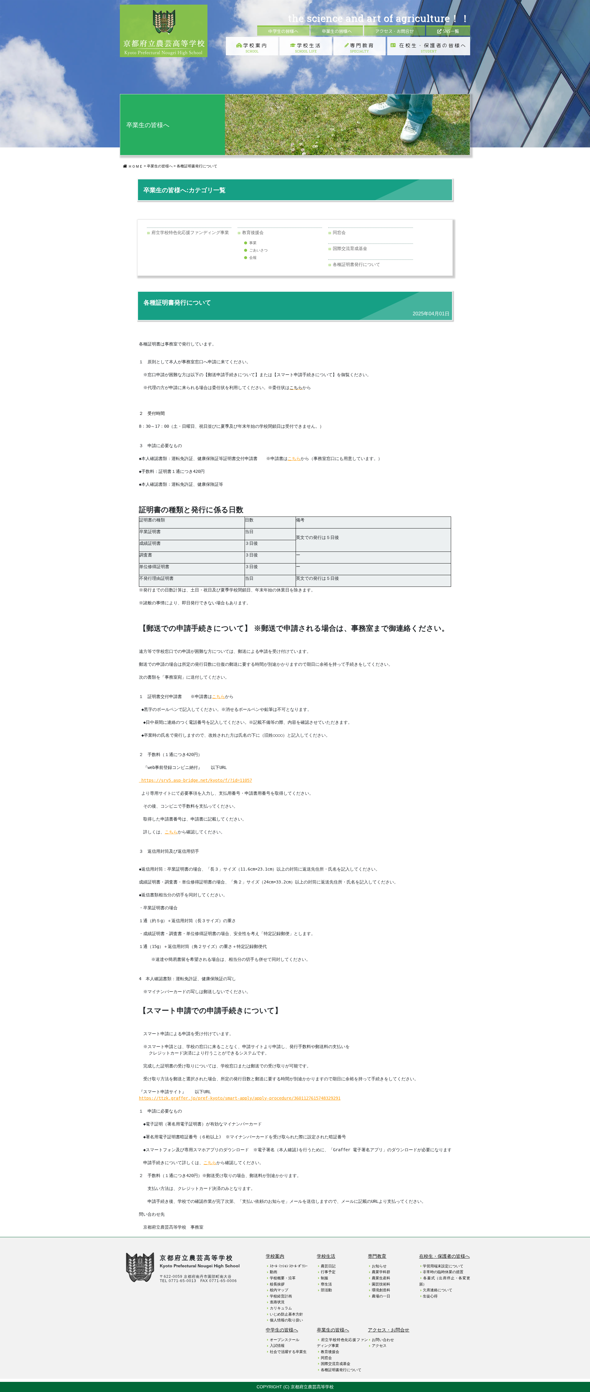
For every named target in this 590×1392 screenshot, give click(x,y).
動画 (273, 1272)
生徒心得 (430, 1296)
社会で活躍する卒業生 (288, 1352)
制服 (324, 1278)
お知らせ (379, 1266)
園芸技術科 (381, 1284)
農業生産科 (381, 1278)
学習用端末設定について (443, 1266)
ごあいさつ (258, 250)
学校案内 (255, 47)
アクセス (379, 1345)
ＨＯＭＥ (135, 166)
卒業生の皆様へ (337, 31)
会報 (253, 257)
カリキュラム (281, 1308)
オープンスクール (284, 1340)
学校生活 (308, 47)
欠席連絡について (437, 1290)
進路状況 (277, 1302)
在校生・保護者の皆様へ (432, 47)
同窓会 (339, 232)
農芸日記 (328, 1266)
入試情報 (277, 1345)
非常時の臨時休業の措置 (443, 1272)
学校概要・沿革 (283, 1278)
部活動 (326, 1290)
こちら (209, 1162)
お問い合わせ (383, 1340)
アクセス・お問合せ (394, 31)
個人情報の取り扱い (286, 1320)
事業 (253, 243)
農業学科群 (381, 1272)
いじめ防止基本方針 (286, 1314)
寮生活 (326, 1284)
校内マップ (279, 1290)
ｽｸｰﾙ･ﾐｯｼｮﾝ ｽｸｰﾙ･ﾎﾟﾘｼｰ (289, 1266)
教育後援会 (253, 232)
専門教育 (362, 47)
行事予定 (328, 1272)
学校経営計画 (281, 1296)
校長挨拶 (277, 1284)
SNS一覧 (450, 31)
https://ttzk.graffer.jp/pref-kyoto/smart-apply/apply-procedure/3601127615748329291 (239, 1098)
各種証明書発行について (197, 166)
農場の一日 (381, 1296)
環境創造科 (381, 1290)
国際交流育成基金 (350, 248)
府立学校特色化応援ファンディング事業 (190, 232)
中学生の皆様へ (283, 31)
